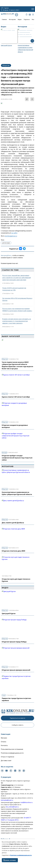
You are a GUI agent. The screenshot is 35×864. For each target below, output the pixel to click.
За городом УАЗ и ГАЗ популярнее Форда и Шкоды (17, 299)
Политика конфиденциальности (12, 753)
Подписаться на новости (17, 718)
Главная (4, 19)
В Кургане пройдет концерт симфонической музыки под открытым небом (17, 458)
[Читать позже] (32, 99)
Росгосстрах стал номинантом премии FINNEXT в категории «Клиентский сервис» (17, 310)
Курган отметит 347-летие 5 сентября (16, 397)
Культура (4, 452)
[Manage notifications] (4, 860)
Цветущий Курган (9, 613)
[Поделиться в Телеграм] (24, 248)
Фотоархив (12, 19)
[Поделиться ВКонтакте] (20, 249)
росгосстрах (6, 243)
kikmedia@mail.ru (7, 800)
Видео (20, 19)
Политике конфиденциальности (21, 855)
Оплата (3, 742)
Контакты (4, 745)
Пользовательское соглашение (12, 749)
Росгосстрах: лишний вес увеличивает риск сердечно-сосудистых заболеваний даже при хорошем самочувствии (16, 277)
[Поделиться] (27, 99)
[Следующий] (32, 41)
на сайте (14, 233)
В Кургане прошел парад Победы (14, 642)
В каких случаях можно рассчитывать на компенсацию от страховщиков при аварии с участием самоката (16, 321)
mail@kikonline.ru (26, 802)
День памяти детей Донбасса (13, 523)
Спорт (3, 695)
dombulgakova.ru (11, 236)
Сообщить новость (17, 725)
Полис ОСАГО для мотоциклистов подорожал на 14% (14, 289)
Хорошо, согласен (10, 860)
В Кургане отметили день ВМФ (13, 551)
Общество (6, 65)
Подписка (27, 19)
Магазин (4, 738)
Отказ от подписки (7, 757)
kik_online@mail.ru (12, 807)
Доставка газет (6, 760)
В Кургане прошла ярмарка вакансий (16, 670)
